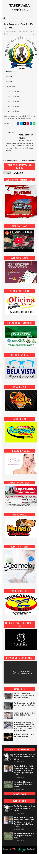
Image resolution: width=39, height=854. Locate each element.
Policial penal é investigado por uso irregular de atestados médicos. (24, 784)
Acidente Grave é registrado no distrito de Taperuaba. (24, 735)
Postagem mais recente (10, 160)
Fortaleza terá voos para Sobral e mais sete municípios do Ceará (24, 704)
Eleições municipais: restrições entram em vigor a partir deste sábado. (24, 756)
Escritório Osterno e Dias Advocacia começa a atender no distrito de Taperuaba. (24, 696)
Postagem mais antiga (28, 160)
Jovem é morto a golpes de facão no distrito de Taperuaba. (24, 714)
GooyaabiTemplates (19, 851)
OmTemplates (21, 849)
